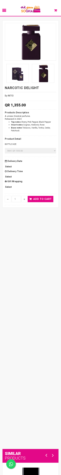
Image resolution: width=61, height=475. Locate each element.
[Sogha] (30, 9)
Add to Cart (42, 198)
